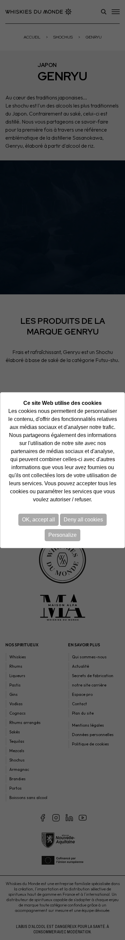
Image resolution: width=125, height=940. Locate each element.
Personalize (62, 535)
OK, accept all (38, 519)
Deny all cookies (83, 519)
